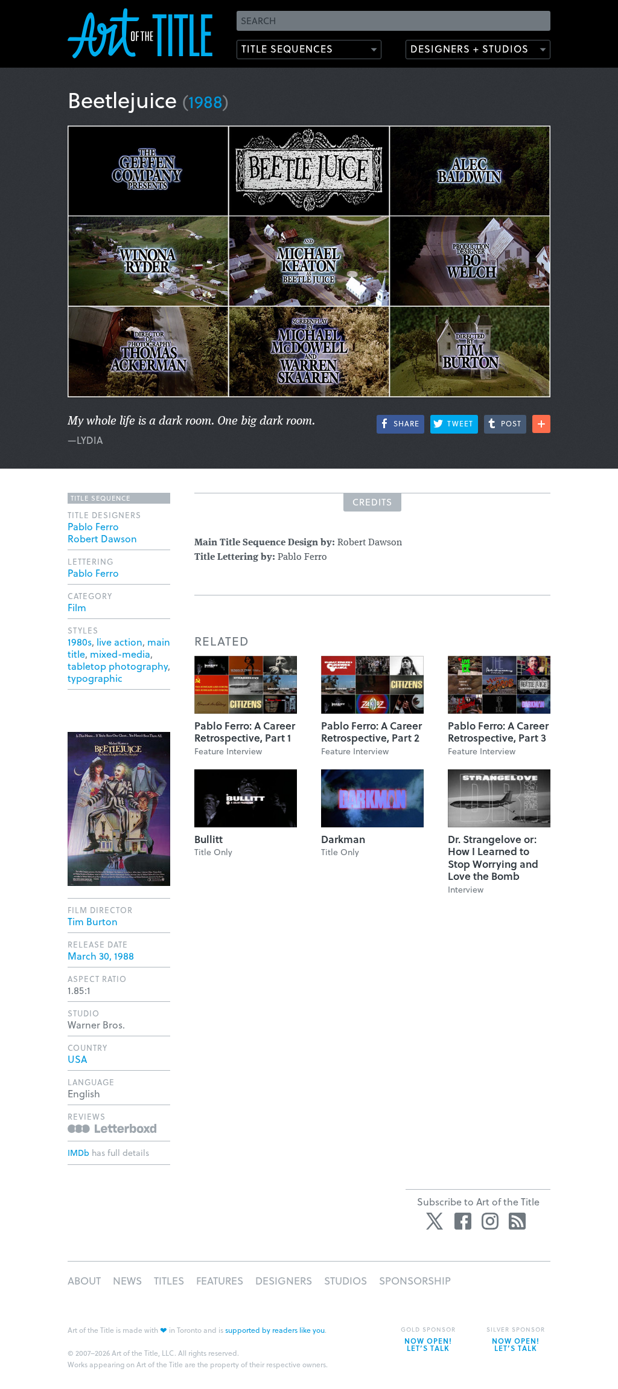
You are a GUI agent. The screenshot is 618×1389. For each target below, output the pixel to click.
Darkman (343, 839)
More (541, 424)
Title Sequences (287, 49)
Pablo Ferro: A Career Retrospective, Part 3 (498, 731)
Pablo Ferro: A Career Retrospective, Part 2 (371, 731)
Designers (283, 1280)
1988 (205, 101)
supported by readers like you (275, 1329)
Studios (345, 1280)
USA (77, 1059)
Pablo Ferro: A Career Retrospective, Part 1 (244, 731)
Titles (169, 1280)
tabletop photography (118, 666)
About (84, 1280)
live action (119, 642)
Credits (372, 501)
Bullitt (208, 839)
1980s (80, 642)
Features (219, 1280)
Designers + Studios (469, 49)
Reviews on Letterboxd (112, 1128)
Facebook (463, 1221)
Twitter (436, 1221)
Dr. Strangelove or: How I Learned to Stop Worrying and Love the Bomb (493, 858)
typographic (95, 678)
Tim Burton (93, 921)
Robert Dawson (102, 538)
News (127, 1280)
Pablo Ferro (93, 526)
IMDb (78, 1152)
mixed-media (120, 654)
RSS (517, 1221)
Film (77, 607)
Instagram (490, 1221)
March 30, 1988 (101, 956)
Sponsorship (415, 1280)
